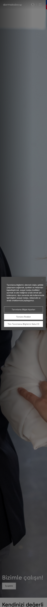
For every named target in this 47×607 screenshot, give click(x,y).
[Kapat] (42, 280)
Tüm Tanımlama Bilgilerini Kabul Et (23, 324)
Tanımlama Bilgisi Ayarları (23, 309)
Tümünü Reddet (23, 316)
